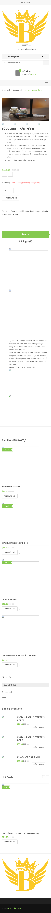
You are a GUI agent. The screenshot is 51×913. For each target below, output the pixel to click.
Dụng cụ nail (17, 90)
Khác (4, 698)
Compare (10, 174)
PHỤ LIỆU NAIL (14, 908)
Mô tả (25, 234)
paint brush (13, 214)
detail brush (35, 211)
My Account (25, 2)
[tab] (25, 234)
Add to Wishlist (4, 174)
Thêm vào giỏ (11, 198)
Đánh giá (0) (25, 241)
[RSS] (4, 896)
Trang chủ (6, 90)
